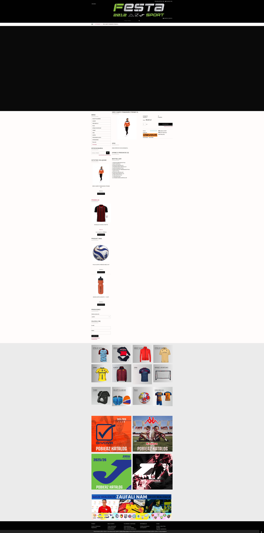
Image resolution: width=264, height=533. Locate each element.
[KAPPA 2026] (153, 434)
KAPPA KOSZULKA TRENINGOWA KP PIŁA (121, 169)
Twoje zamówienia (112, 526)
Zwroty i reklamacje (95, 526)
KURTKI (94, 135)
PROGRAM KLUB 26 (96, 137)
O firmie (158, 527)
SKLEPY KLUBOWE (96, 118)
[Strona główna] (139, 10)
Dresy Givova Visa (116, 176)
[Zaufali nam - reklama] (132, 507)
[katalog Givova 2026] (111, 434)
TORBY (93, 130)
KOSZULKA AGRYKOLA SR (118, 172)
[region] (132, 68)
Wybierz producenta (95, 314)
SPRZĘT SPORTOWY (96, 128)
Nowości (94, 142)
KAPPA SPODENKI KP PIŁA (118, 168)
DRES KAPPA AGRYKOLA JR (118, 173)
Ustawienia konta (112, 527)
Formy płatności (127, 526)
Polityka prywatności (145, 526)
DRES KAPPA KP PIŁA (117, 175)
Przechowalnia (111, 528)
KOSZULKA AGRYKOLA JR (118, 165)
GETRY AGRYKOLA (116, 164)
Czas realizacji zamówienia (130, 528)
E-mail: (92, 325)
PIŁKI (93, 125)
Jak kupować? (143, 527)
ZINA (93, 132)
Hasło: (92, 330)
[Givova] (150, 134)
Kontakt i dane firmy (160, 526)
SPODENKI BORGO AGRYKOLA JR (119, 166)
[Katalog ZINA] (153, 472)
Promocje (94, 144)
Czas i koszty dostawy (129, 527)
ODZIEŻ (94, 121)
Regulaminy (94, 527)
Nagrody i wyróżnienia (161, 528)
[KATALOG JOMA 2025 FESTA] (111, 472)
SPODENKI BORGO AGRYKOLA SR (120, 177)
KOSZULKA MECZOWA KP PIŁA (119, 162)
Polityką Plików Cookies (124, 531)
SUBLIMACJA (95, 123)
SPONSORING (95, 139)
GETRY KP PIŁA (116, 170)
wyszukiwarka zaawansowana (105, 155)
